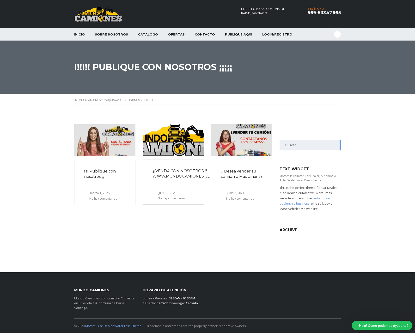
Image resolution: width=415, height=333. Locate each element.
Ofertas (176, 34)
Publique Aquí (238, 34)
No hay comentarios (103, 198)
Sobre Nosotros (111, 34)
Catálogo (148, 34)
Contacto (205, 34)
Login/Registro (277, 34)
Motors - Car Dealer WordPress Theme (113, 326)
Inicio (79, 34)
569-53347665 (324, 12)
